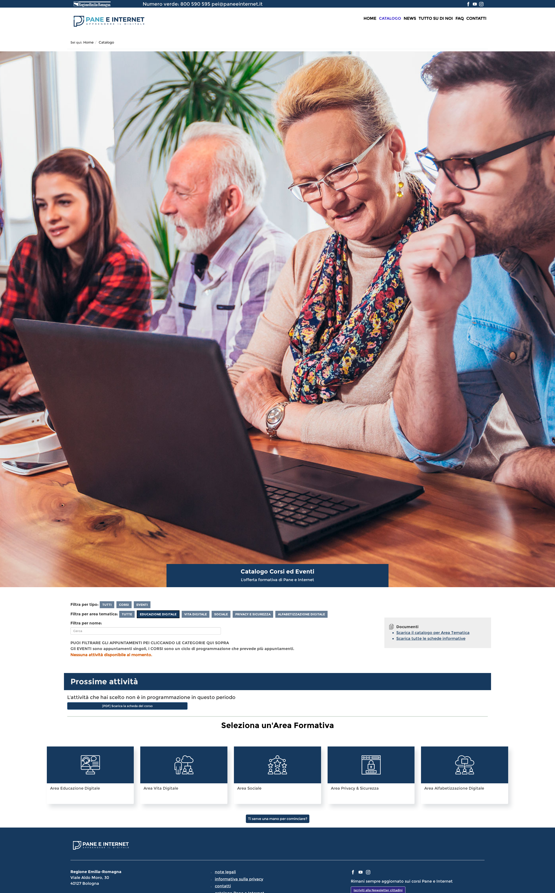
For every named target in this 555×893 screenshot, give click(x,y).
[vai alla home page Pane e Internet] (108, 20)
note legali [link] (225, 872)
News (410, 18)
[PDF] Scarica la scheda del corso (127, 706)
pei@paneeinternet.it (237, 4)
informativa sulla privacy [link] (239, 879)
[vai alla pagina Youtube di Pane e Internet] (475, 4)
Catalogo (390, 18)
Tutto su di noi (436, 18)
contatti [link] (223, 886)
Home (370, 18)
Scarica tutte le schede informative (430, 638)
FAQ (459, 18)
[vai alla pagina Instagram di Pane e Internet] (481, 4)
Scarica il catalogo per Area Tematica (433, 632)
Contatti (476, 18)
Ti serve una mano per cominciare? (277, 819)
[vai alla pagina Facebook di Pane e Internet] (469, 4)
